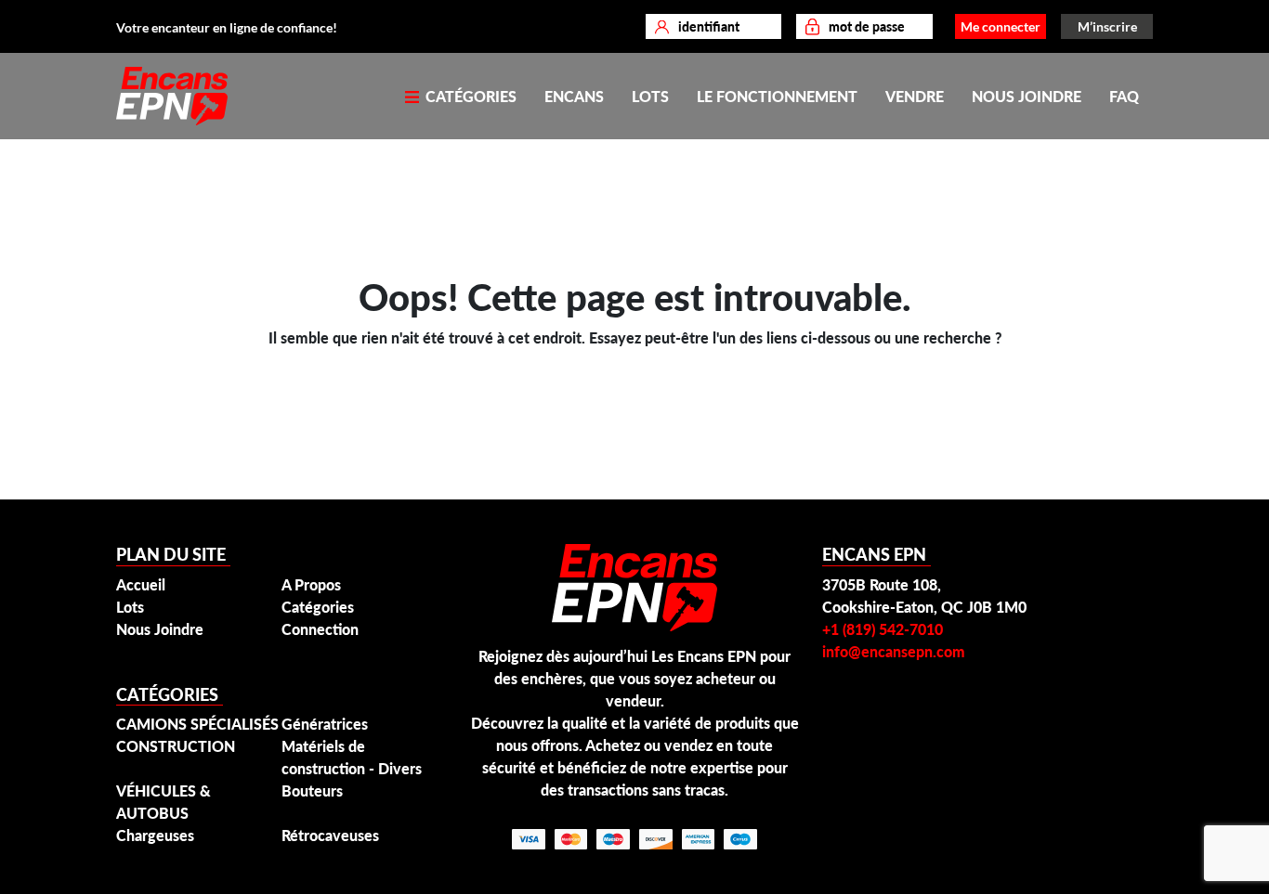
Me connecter (1000, 26)
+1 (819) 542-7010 (882, 629)
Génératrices (324, 723)
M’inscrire (1107, 26)
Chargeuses (155, 835)
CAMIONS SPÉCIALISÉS (197, 723)
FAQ (1124, 96)
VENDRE (914, 96)
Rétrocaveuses (330, 835)
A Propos (311, 584)
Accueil (140, 584)
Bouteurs (312, 790)
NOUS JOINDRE (1026, 96)
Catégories (317, 606)
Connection (320, 629)
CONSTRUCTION (175, 746)
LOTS (650, 96)
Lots (130, 606)
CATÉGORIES (469, 96)
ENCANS (574, 96)
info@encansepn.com (893, 651)
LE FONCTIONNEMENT (777, 96)
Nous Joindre (159, 629)
